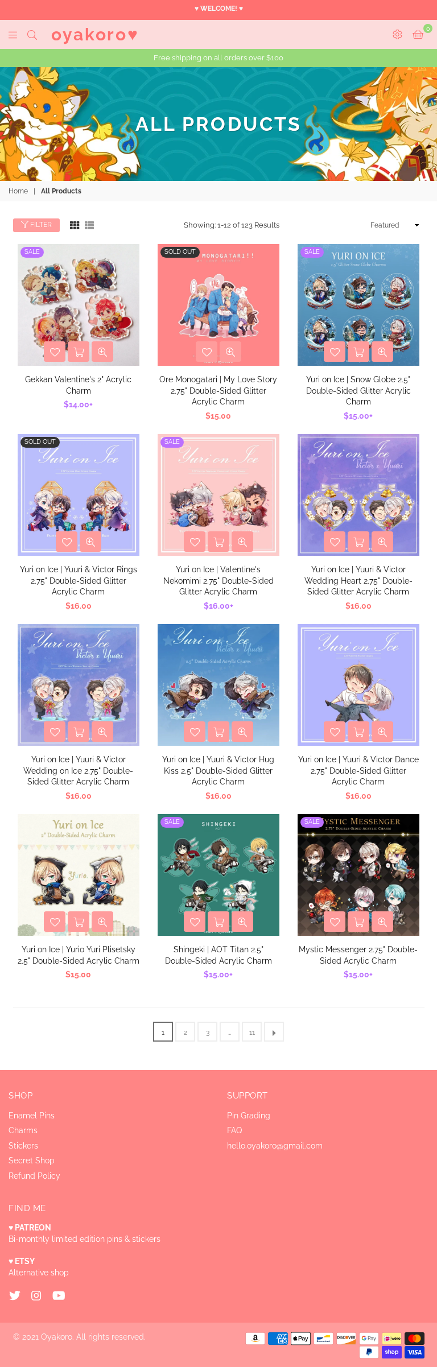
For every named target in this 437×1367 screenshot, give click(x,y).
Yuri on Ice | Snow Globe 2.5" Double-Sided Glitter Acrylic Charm (358, 390)
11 (252, 1032)
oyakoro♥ (95, 34)
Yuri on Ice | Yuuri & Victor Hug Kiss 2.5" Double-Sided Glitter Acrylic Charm (218, 770)
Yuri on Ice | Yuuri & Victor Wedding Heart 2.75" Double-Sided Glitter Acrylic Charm (358, 580)
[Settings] (397, 34)
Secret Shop (32, 1160)
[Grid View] (74, 225)
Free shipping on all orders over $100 (218, 57)
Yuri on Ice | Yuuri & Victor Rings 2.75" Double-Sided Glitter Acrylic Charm (78, 580)
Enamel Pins (32, 1115)
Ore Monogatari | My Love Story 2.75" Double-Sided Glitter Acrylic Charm (218, 390)
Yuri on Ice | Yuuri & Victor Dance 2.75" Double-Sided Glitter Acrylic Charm (358, 770)
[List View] (89, 225)
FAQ (234, 1130)
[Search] (32, 34)
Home (18, 191)
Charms (23, 1130)
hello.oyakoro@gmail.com (275, 1145)
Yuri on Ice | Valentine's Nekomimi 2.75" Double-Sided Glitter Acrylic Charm (218, 580)
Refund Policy (34, 1175)
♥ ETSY (22, 1261)
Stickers (23, 1145)
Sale (32, 251)
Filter (40, 225)
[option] (218, 58)
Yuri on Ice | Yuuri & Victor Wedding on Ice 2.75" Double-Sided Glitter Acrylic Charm (78, 770)
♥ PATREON (30, 1227)
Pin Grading (248, 1115)
